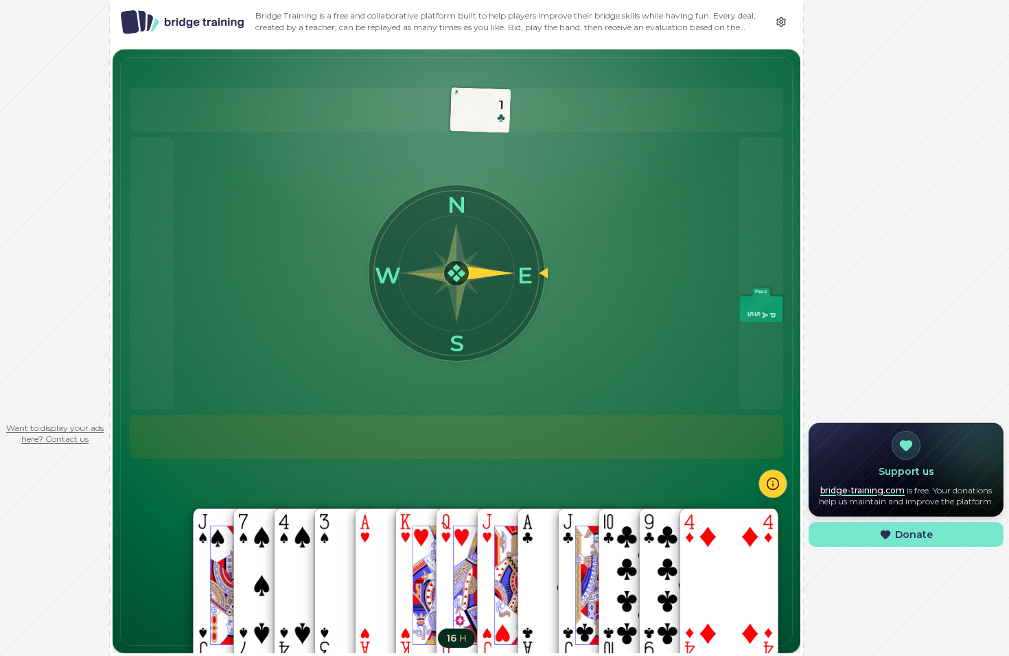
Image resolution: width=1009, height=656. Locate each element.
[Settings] (781, 22)
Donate (914, 534)
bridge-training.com (862, 490)
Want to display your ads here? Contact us (55, 433)
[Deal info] (773, 483)
